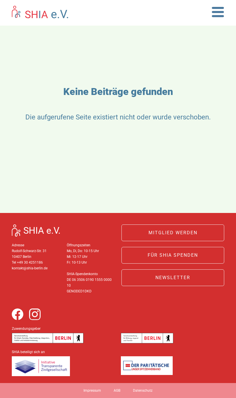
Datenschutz (143, 391)
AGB (117, 391)
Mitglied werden (173, 232)
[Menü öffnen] (218, 12)
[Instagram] (35, 314)
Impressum (92, 391)
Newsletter (172, 277)
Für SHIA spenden (173, 255)
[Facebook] (17, 314)
